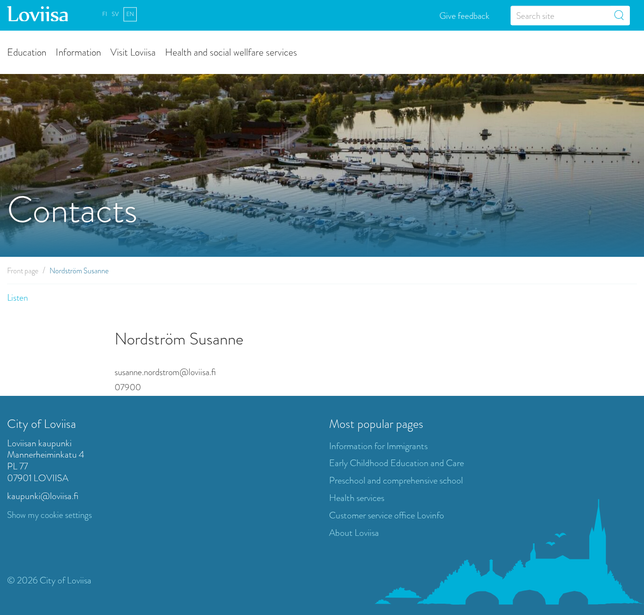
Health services (356, 498)
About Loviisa (354, 533)
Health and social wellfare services (231, 51)
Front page (22, 270)
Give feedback (464, 15)
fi (104, 14)
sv (115, 14)
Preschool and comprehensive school (396, 480)
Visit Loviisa (133, 51)
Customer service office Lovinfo (386, 515)
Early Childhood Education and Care (396, 463)
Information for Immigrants (378, 446)
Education (26, 51)
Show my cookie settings (49, 514)
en (130, 14)
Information (78, 51)
